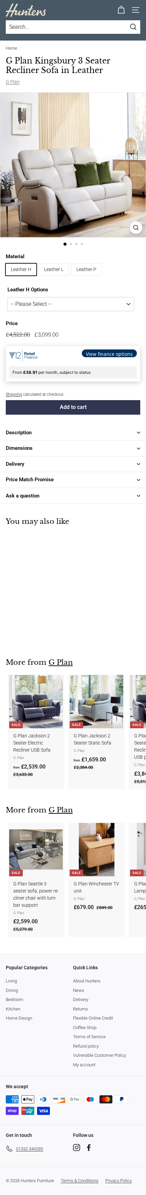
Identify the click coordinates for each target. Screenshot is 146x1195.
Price (12, 323)
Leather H (21, 269)
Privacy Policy (118, 1180)
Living (11, 980)
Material (15, 256)
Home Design (19, 1018)
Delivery (80, 999)
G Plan (13, 81)
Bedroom (14, 999)
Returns (80, 1008)
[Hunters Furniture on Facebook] (88, 1147)
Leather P (86, 269)
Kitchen (13, 1008)
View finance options (109, 354)
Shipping (14, 394)
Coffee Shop (84, 1027)
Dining (12, 990)
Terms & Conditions (79, 1180)
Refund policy (86, 1046)
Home (11, 48)
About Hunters (87, 980)
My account (84, 1064)
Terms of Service (89, 1036)
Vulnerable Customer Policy (99, 1055)
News (78, 990)
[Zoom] (136, 227)
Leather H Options (27, 290)
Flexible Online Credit (93, 1018)
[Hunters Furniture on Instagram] (76, 1147)
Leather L (53, 269)
